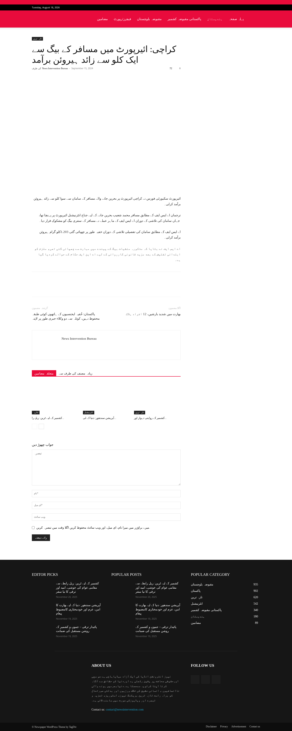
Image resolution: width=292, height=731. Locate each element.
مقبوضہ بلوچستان (149, 19)
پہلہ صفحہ (236, 19)
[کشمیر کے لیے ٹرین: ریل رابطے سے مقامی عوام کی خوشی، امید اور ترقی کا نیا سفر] (55, 398)
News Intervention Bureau (55, 68)
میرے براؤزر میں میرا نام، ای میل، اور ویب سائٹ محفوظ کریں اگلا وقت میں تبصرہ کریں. (93, 527)
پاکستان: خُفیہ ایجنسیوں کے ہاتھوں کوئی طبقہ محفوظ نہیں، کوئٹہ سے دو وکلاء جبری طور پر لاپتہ (66, 316)
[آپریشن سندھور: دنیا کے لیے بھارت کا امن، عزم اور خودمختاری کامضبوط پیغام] (106, 398)
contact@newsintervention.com (125, 709)
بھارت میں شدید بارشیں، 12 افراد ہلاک (153, 314)
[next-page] (41, 426)
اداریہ (35, 412)
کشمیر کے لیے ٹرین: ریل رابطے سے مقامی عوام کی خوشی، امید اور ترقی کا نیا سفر (77, 587)
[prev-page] (34, 426)
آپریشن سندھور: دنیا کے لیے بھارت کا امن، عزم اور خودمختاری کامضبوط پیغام (78, 609)
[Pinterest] (81, 85)
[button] (255, 19)
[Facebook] (243, 7)
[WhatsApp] (91, 85)
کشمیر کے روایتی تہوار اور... (150, 418)
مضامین (102, 19)
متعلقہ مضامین (44, 373)
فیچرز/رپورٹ (122, 19)
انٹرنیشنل (88, 412)
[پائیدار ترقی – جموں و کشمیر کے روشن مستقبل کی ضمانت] (42, 632)
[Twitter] (250, 7)
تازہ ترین (37, 38)
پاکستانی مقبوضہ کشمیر (184, 19)
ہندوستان (215, 19)
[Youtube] (257, 7)
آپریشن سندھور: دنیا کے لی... (99, 418)
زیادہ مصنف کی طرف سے (75, 373)
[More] (101, 85)
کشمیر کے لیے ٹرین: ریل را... (48, 418)
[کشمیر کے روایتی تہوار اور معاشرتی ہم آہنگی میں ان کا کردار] (157, 398)
